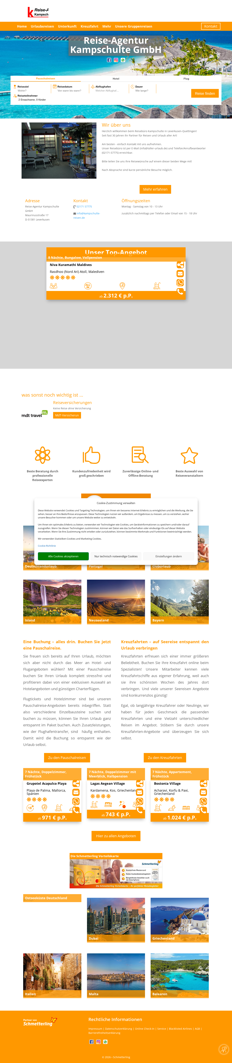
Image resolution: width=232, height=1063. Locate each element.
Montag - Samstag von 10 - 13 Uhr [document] (142, 206)
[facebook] (109, 61)
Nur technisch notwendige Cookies (116, 556)
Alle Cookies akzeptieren (63, 556)
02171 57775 (84, 206)
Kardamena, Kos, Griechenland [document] (114, 790)
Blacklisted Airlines (180, 1028)
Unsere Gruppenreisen (133, 26)
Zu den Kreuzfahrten (165, 757)
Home (22, 26)
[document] (116, 46)
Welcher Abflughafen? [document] (108, 90)
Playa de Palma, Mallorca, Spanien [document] (46, 792)
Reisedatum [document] (64, 86)
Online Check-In (144, 1028)
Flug (186, 78)
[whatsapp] (123, 61)
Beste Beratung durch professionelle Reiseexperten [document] (42, 475)
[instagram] (116, 61)
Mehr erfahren (155, 189)
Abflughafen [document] (103, 86)
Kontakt (210, 26)
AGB (197, 1028)
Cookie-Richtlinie (47, 545)
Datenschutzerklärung (118, 1028)
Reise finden (205, 93)
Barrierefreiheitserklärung (104, 1033)
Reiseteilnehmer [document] (28, 95)
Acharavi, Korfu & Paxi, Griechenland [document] (171, 792)
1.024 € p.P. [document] (181, 817)
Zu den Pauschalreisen (67, 757)
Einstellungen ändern (169, 556)
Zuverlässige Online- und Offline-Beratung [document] (140, 473)
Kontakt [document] (80, 201)
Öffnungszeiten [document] (136, 201)
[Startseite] (59, 177)
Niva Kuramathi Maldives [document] (71, 265)
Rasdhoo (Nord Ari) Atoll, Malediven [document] (77, 272)
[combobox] (34, 91)
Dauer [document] (139, 86)
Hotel (116, 78)
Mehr (106, 26)
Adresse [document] (32, 201)
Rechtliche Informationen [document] (115, 1019)
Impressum (95, 1028)
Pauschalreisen (45, 78)
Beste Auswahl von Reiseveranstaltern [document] (189, 473)
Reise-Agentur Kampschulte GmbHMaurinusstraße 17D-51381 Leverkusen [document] (42, 213)
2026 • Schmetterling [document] (117, 1057)
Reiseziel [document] (23, 86)
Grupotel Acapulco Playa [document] (47, 784)
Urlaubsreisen (42, 26)
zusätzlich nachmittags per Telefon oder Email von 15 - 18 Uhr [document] (159, 213)
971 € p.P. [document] (54, 817)
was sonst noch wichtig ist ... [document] (52, 395)
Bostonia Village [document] (167, 784)
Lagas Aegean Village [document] (107, 784)
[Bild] (35, 425)
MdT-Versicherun (67, 415)
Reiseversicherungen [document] (72, 402)
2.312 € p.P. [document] (118, 295)
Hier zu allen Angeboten (116, 835)
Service (161, 1028)
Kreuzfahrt (89, 26)
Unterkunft (67, 26)
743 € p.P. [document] (118, 814)
